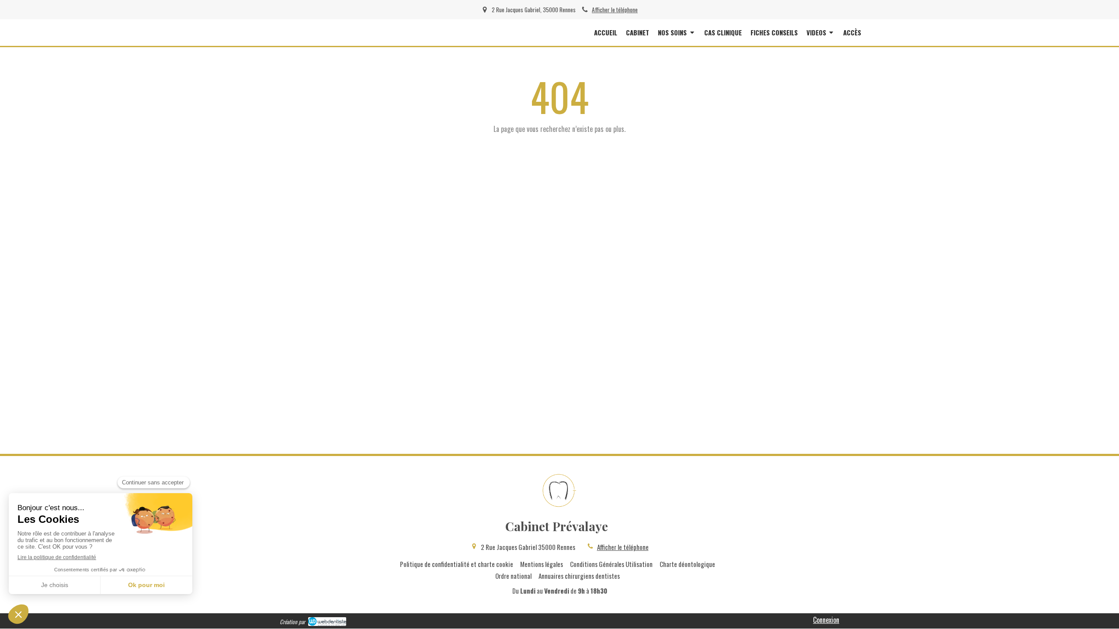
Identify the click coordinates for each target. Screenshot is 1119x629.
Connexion (826, 620)
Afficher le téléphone (615, 9)
